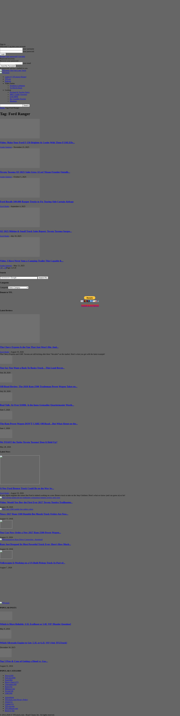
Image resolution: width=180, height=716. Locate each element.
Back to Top (9, 711)
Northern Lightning (17, 86)
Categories (4, 287)
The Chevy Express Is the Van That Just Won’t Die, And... (29, 347)
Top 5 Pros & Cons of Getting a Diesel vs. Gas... (24, 661)
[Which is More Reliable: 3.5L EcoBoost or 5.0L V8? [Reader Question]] (6, 619)
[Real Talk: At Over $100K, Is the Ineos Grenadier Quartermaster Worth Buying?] (6, 400)
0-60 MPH (14, 97)
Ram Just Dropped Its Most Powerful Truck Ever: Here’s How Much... (35, 544)
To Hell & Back (16, 88)
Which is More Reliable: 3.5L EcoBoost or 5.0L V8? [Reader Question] (35, 624)
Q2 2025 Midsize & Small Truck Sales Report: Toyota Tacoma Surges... (36, 231)
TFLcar (8, 79)
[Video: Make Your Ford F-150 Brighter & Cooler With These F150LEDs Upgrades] (20, 138)
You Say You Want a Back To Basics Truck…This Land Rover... (32, 368)
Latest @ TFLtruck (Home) (15, 77)
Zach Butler (4, 206)
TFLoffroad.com (11, 708)
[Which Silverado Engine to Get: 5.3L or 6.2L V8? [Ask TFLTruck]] (5, 638)
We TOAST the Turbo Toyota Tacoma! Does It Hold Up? (28, 442)
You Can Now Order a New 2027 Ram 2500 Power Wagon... (30, 532)
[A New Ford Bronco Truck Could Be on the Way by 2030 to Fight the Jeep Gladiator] (20, 484)
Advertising (9, 697)
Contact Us (9, 704)
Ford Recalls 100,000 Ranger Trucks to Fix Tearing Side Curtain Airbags (37, 201)
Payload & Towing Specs (20, 92)
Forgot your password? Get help (12, 56)
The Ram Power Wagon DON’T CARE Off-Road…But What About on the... (39, 423)
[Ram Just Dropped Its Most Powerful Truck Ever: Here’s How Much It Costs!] (21, 539)
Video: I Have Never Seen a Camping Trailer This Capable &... (31, 261)
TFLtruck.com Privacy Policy (16, 700)
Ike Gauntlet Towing (18, 99)
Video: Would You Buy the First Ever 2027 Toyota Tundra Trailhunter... (36, 502)
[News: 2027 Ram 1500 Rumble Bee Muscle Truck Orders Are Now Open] (16, 509)
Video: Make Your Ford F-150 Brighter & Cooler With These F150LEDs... (37, 142)
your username (28, 49)
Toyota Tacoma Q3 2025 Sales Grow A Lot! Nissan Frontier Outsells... (35, 172)
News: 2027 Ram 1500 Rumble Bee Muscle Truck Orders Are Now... (34, 514)
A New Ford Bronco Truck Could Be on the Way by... (27, 488)
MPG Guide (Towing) (18, 94)
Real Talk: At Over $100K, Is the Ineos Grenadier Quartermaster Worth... (37, 405)
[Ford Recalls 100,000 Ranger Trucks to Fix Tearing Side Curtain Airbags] (20, 197)
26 (5, 268)
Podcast (8, 81)
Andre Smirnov (6, 147)
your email (27, 63)
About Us (8, 702)
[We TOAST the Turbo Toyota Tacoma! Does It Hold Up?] (6, 437)
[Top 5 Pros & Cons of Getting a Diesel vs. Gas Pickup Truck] (6, 656)
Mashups (13, 101)
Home (2, 108)
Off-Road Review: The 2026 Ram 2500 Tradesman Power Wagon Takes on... (38, 386)
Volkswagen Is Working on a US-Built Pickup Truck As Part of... (32, 563)
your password (28, 51)
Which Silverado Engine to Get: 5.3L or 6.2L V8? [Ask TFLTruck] (33, 642)
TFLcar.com (9, 706)
